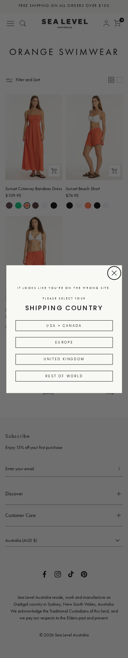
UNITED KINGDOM (63, 359)
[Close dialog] (114, 273)
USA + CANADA (64, 325)
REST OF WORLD (64, 375)
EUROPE (64, 342)
